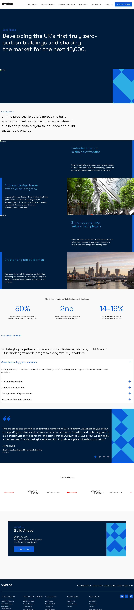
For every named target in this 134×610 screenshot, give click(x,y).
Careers (91, 607)
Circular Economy (28, 604)
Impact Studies (72, 604)
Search (69, 607)
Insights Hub (71, 601)
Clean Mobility (27, 607)
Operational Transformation (6, 608)
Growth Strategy (6, 604)
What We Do (8, 596)
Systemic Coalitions (7, 601)
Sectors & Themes (33, 596)
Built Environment (28, 601)
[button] (67, 362)
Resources (73, 596)
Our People (92, 604)
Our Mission (92, 601)
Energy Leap (49, 607)
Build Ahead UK (50, 604)
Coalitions (50, 596)
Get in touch (24, 549)
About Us (94, 596)
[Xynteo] (6, 585)
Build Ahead (49, 601)
